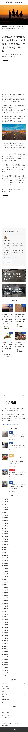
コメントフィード (6, 715)
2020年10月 (5, 616)
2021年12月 (5, 579)
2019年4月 (5, 665)
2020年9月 (5, 619)
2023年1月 (5, 544)
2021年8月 (5, 590)
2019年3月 (5, 667)
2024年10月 (5, 512)
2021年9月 (5, 587)
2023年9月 (5, 531)
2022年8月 (5, 558)
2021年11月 (5, 582)
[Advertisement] (14, 77)
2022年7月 (5, 560)
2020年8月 (5, 622)
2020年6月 (5, 627)
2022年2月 (5, 574)
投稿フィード (5, 712)
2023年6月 (5, 536)
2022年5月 (5, 566)
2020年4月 (5, 632)
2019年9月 (5, 651)
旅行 (14, 56)
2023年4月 (5, 542)
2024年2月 (5, 523)
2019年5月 (5, 662)
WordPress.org (6, 718)
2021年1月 (5, 608)
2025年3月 (5, 509)
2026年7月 (5, 499)
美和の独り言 (5, 699)
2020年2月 (5, 638)
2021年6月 (5, 595)
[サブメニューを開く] (25, 683)
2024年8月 (5, 517)
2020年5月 (5, 630)
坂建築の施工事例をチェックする (10, 424)
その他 (4, 683)
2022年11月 (5, 550)
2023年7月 (5, 533)
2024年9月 (5, 515)
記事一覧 (7, 262)
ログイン (4, 710)
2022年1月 (5, 576)
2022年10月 (5, 552)
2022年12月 (5, 547)
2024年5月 (5, 520)
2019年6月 (5, 659)
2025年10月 (5, 507)
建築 (3, 691)
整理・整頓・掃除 (6, 694)
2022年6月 (5, 563)
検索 (23, 395)
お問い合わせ (5, 725)
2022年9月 (5, 555)
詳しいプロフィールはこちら (11, 258)
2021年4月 (5, 600)
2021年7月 (5, 592)
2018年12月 (5, 675)
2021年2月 (5, 606)
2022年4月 (5, 568)
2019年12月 (5, 643)
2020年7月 (5, 624)
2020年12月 (5, 611)
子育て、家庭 (5, 688)
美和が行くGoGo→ (14, 2)
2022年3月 (5, 571)
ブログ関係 (5, 686)
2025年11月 (5, 504)
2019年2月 (5, 670)
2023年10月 (5, 528)
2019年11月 (5, 646)
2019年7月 (5, 657)
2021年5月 (5, 598)
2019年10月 (5, 649)
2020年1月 (5, 641)
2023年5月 (5, 539)
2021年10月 (5, 584)
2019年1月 (5, 673)
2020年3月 (5, 635)
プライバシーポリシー (14, 723)
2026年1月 (5, 501)
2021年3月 (5, 603)
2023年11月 (5, 525)
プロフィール (5, 723)
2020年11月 (5, 614)
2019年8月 (5, 654)
